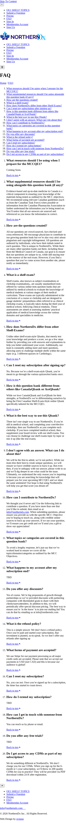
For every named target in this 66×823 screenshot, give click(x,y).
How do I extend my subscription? (23, 145)
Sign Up (10, 27)
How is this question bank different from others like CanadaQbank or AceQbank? (32, 113)
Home (3, 83)
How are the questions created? (22, 100)
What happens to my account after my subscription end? (34, 131)
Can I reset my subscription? (20, 142)
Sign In (10, 21)
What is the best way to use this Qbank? (26, 117)
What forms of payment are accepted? (25, 140)
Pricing (10, 15)
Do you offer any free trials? (20, 151)
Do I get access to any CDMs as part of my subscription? (35, 154)
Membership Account (17, 24)
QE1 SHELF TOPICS (17, 10)
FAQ (9, 18)
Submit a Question (15, 13)
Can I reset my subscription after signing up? (28, 108)
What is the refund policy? (19, 137)
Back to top (12, 175)
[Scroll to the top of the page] (2, 785)
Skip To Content (8, 1)
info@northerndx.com (11, 808)
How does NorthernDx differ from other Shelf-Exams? (34, 105)
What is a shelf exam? (17, 102)
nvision (20, 819)
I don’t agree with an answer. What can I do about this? (34, 120)
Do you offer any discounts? (20, 134)
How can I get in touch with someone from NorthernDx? (35, 148)
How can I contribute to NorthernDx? (25, 122)
